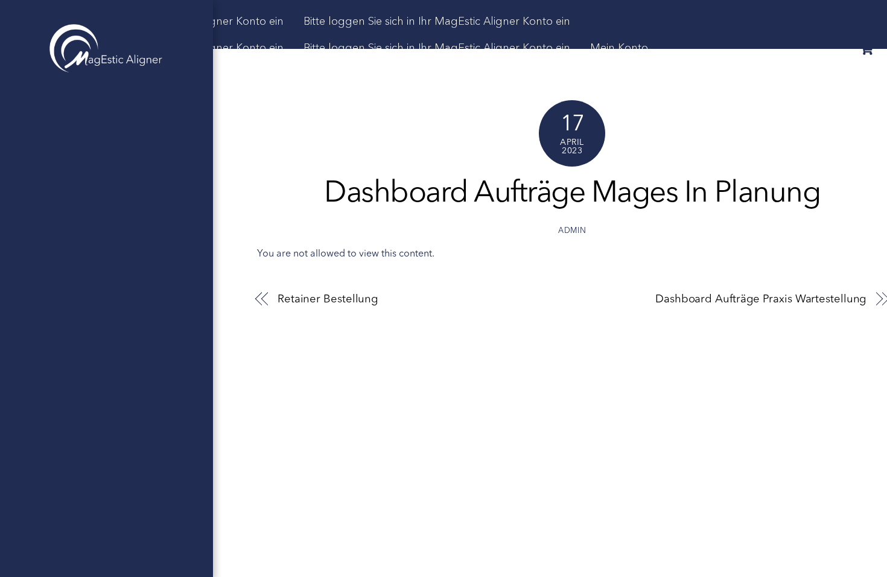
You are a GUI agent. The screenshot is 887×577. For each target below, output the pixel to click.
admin (572, 231)
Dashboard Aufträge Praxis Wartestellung (760, 299)
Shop (603, 75)
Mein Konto (619, 48)
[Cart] (866, 49)
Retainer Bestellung (328, 299)
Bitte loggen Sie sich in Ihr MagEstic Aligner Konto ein (437, 21)
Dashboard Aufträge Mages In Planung (572, 194)
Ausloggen (663, 75)
